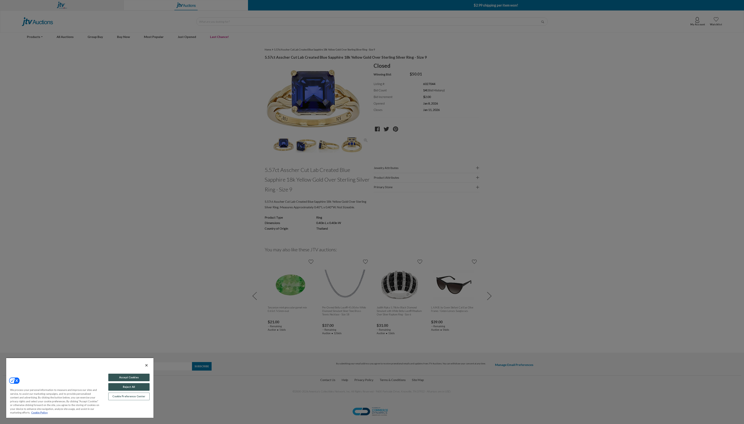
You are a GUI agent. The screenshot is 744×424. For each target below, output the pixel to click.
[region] (79, 388)
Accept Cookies (129, 377)
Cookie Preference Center (128, 396)
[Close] (146, 365)
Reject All (129, 386)
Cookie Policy (39, 412)
